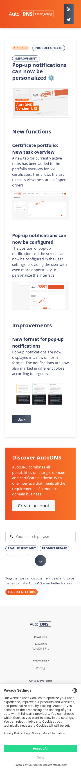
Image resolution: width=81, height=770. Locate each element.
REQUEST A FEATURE (21, 592)
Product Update (48, 48)
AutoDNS (40, 644)
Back (21, 419)
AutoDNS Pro (41, 648)
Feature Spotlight (22, 548)
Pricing (40, 668)
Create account (33, 506)
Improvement (26, 58)
